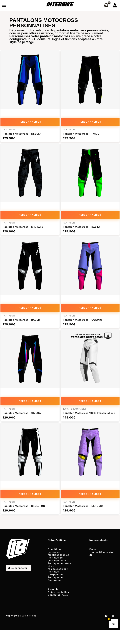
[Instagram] (112, 616)
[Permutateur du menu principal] (4, 5)
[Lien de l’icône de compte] (114, 5)
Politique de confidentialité (57, 559)
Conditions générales (54, 551)
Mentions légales (58, 555)
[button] (9, 621)
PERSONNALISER (30, 121)
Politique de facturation (55, 579)
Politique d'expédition (56, 573)
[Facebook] (106, 616)
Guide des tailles (58, 592)
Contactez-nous (58, 595)
